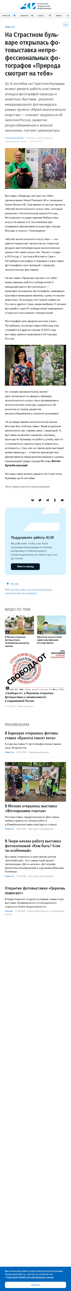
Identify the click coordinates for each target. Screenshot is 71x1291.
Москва (15, 583)
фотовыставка (18, 589)
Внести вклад (25, 566)
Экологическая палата (39, 589)
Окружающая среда (16, 141)
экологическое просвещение (21, 593)
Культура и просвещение (39, 138)
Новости (10, 26)
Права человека (25, 706)
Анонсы (9, 911)
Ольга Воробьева (14, 138)
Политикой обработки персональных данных (30, 1277)
